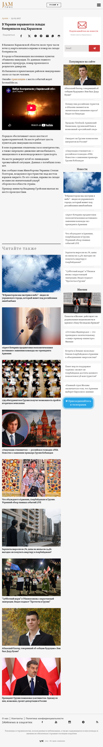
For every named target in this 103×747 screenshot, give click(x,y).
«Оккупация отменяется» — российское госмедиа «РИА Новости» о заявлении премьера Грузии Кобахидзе (30, 451)
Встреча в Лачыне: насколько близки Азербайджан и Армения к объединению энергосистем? (81, 354)
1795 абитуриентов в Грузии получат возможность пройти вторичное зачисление (31, 402)
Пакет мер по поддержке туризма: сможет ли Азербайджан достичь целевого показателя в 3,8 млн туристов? (81, 371)
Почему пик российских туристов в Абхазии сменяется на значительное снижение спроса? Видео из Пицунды (82, 109)
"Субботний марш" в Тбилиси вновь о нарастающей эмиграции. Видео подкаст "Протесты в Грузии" (28, 600)
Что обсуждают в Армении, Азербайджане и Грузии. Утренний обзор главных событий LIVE (28, 501)
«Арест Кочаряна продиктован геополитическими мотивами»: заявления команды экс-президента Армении (27, 350)
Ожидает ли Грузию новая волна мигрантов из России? (81, 140)
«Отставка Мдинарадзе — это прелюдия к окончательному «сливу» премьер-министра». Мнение (80, 337)
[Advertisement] (31, 218)
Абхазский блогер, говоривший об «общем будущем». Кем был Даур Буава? (31, 650)
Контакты (17, 718)
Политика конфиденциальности (44, 718)
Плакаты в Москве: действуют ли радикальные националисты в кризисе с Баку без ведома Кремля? (82, 319)
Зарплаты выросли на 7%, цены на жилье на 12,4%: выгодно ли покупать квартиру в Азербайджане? (27, 551)
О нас (5, 718)
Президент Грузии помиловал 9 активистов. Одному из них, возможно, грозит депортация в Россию (30, 700)
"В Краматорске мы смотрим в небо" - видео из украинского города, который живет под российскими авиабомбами (29, 298)
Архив (6, 18)
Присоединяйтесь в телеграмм (79, 403)
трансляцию (18, 79)
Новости (82, 169)
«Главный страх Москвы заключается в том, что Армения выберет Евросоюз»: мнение (81, 388)
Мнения (82, 290)
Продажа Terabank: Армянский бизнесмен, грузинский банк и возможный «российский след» (81, 126)
